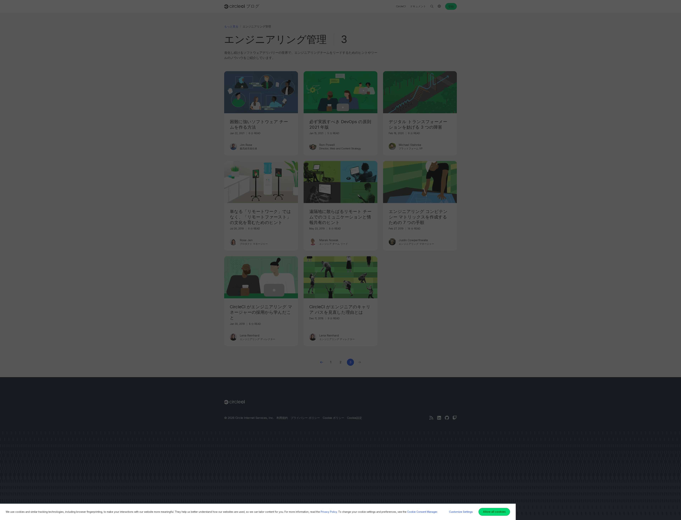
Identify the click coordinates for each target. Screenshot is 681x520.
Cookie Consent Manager (422, 511)
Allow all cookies (494, 511)
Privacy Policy (329, 511)
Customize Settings (461, 511)
